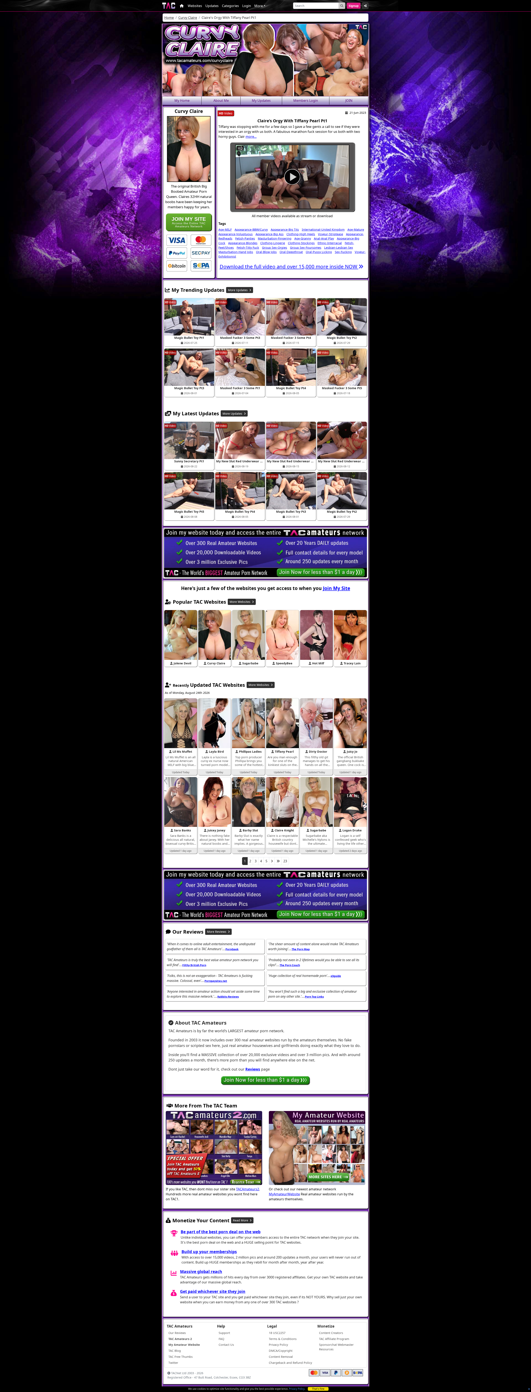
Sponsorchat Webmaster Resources (336, 1347)
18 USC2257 (277, 1333)
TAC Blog (174, 1351)
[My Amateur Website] (317, 1148)
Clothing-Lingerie (272, 243)
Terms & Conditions (283, 1339)
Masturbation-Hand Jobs (235, 252)
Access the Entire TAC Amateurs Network (189, 222)
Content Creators (331, 1333)
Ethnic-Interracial (330, 243)
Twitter (173, 1363)
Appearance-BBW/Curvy (251, 229)
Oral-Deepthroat (291, 252)
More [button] (258, 6)
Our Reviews (177, 1333)
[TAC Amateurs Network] (169, 6)
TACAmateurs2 (247, 1189)
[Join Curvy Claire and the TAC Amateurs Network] (177, 239)
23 (285, 861)
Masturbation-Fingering (274, 238)
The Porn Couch (290, 965)
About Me (221, 100)
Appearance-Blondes (242, 243)
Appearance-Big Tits (285, 229)
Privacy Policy (296, 1389)
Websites (195, 6)
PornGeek (232, 949)
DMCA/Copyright (280, 1351)
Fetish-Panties (245, 238)
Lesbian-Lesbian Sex (338, 248)
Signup (354, 6)
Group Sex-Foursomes (305, 248)
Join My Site (336, 588)
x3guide (336, 976)
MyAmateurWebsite (284, 1194)
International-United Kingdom (323, 229)
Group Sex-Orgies (274, 248)
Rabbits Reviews (228, 996)
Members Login (305, 100)
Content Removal (281, 1357)
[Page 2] (272, 861)
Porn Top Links (314, 996)
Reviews (252, 1069)
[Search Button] (342, 5)
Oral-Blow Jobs (266, 252)
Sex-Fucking (343, 252)
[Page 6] (278, 861)
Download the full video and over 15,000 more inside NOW (289, 266)
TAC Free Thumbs (180, 1357)
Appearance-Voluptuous (235, 234)
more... (251, 136)
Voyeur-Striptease (330, 234)
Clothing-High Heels (300, 234)
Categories (230, 6)
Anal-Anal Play (324, 238)
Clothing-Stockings (301, 243)
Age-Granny (302, 238)
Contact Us (226, 1345)
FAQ (221, 1339)
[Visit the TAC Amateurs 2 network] (214, 1148)
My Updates (261, 100)
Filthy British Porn (194, 965)
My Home (182, 100)
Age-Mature (355, 229)
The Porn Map (301, 949)
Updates (212, 6)
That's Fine (318, 1389)
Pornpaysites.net (216, 981)
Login (246, 6)
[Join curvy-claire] (292, 177)
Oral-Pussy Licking (319, 252)
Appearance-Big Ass (270, 234)
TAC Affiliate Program (334, 1339)
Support (224, 1333)
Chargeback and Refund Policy (290, 1363)
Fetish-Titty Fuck (248, 248)
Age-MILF (225, 229)
